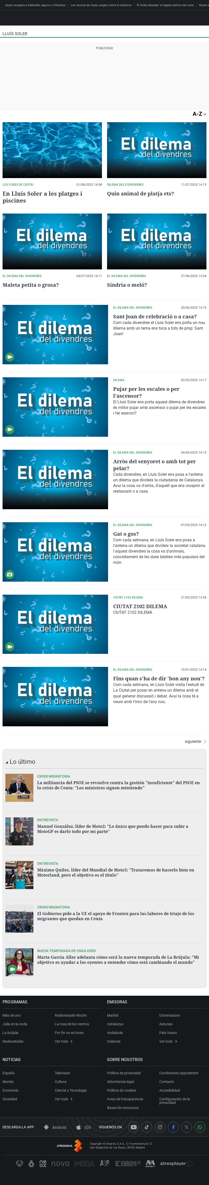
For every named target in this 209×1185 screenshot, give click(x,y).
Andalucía (115, 1033)
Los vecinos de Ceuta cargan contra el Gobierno (101, 5)
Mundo (8, 1082)
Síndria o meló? (127, 284)
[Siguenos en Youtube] (133, 1127)
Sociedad (10, 1099)
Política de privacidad (124, 1073)
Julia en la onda (15, 1024)
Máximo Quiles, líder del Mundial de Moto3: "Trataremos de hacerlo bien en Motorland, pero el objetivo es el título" (115, 872)
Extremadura (169, 1015)
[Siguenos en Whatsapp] (199, 1127)
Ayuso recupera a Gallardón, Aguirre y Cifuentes (35, 5)
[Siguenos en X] (186, 1127)
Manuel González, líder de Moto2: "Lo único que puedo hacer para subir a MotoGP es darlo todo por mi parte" (112, 829)
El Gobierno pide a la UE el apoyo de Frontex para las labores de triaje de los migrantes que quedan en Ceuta (115, 916)
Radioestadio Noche (71, 1015)
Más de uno (12, 1015)
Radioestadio (13, 1041)
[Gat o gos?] (55, 552)
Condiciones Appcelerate (178, 1073)
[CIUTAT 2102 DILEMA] (55, 624)
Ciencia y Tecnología (71, 1090)
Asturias (166, 1024)
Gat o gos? (126, 533)
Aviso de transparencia (125, 1099)
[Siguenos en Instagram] (160, 1127)
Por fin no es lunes (69, 1033)
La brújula (10, 1033)
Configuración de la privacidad (174, 1101)
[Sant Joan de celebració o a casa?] (55, 334)
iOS (87, 1127)
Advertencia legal (120, 1082)
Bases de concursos (123, 1108)
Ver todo (61, 1041)
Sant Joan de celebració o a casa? (155, 316)
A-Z (198, 114)
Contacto (166, 1082)
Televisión (62, 1073)
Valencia (114, 1041)
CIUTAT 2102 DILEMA (140, 606)
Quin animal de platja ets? (140, 193)
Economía (10, 1090)
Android (58, 1127)
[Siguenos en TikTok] (146, 1127)
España (9, 1073)
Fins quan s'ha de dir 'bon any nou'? (159, 678)
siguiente (193, 741)
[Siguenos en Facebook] (173, 1127)
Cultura (61, 1082)
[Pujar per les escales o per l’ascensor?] (55, 407)
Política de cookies (121, 1090)
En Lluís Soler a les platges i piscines (42, 197)
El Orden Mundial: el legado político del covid (165, 5)
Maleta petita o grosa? (31, 284)
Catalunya (115, 1024)
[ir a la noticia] (19, 788)
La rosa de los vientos (72, 1024)
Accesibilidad (169, 1090)
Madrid (112, 1015)
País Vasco (168, 1033)
